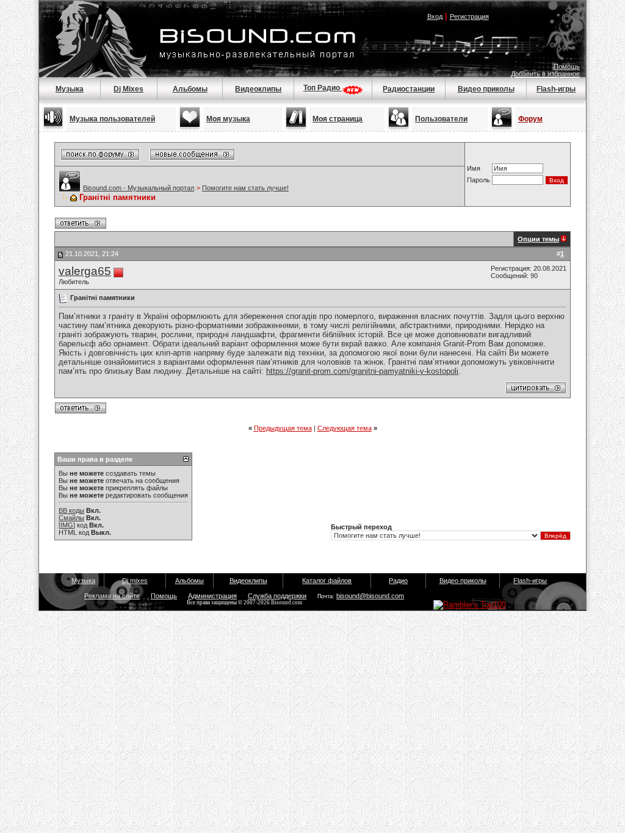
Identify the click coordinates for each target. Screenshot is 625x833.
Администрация (212, 595)
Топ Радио (322, 88)
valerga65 (85, 271)
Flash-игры (556, 89)
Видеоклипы (258, 89)
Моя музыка (228, 119)
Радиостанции (409, 89)
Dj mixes (135, 580)
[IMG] (67, 525)
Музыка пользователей (112, 119)
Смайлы (71, 517)
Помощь (567, 66)
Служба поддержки (277, 595)
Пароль (478, 180)
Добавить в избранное (545, 73)
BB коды (71, 510)
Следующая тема (344, 428)
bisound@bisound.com (370, 595)
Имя (473, 168)
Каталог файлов (327, 580)
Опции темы (538, 239)
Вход (435, 16)
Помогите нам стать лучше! (245, 187)
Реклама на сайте (112, 595)
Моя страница (337, 119)
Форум (530, 119)
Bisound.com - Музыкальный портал (138, 187)
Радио (398, 580)
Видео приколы (486, 89)
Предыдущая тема (283, 428)
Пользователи (441, 119)
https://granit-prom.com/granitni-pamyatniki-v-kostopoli (362, 371)
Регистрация (469, 16)
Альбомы (190, 89)
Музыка (70, 89)
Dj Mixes (128, 89)
